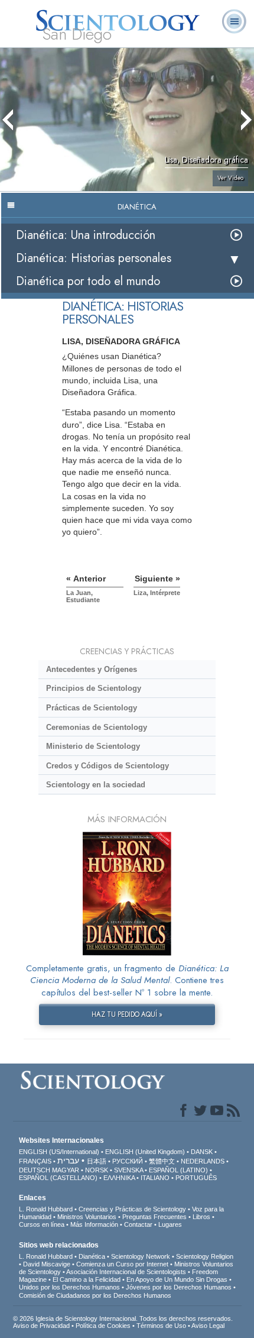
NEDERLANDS (202, 1161)
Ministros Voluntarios (86, 1216)
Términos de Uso (161, 1325)
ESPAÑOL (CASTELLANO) (58, 1177)
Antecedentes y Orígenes (91, 669)
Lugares (170, 1224)
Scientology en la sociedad (95, 784)
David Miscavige (46, 1264)
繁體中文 (162, 1161)
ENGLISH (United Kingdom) (145, 1151)
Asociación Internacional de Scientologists (126, 1271)
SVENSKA (128, 1170)
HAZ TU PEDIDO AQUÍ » (127, 1014)
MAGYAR (65, 1170)
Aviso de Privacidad (41, 1325)
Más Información (94, 1224)
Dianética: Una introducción (85, 235)
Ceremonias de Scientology (96, 727)
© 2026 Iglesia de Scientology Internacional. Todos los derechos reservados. (123, 1318)
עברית (68, 1160)
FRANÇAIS (35, 1161)
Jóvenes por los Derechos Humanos (179, 1287)
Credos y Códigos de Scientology (107, 765)
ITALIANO (155, 1177)
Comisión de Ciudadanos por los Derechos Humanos (95, 1295)
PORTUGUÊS (196, 1177)
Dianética (92, 1256)
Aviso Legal (207, 1325)
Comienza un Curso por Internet (122, 1264)
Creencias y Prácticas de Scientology (132, 1209)
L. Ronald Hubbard (46, 1209)
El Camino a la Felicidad (87, 1279)
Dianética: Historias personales (93, 258)
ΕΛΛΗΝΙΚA (119, 1177)
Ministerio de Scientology (93, 746)
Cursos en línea (41, 1224)
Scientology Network (140, 1256)
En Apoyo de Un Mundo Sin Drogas (176, 1279)
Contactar (138, 1224)
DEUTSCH (34, 1170)
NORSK (96, 1170)
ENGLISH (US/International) (59, 1151)
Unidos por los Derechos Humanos (69, 1287)
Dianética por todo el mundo (88, 281)
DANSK (202, 1151)
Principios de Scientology (93, 688)
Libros (201, 1216)
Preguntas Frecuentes (154, 1216)
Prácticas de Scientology (91, 707)
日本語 (96, 1161)
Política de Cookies (103, 1325)
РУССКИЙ (127, 1161)
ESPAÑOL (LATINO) (178, 1170)
